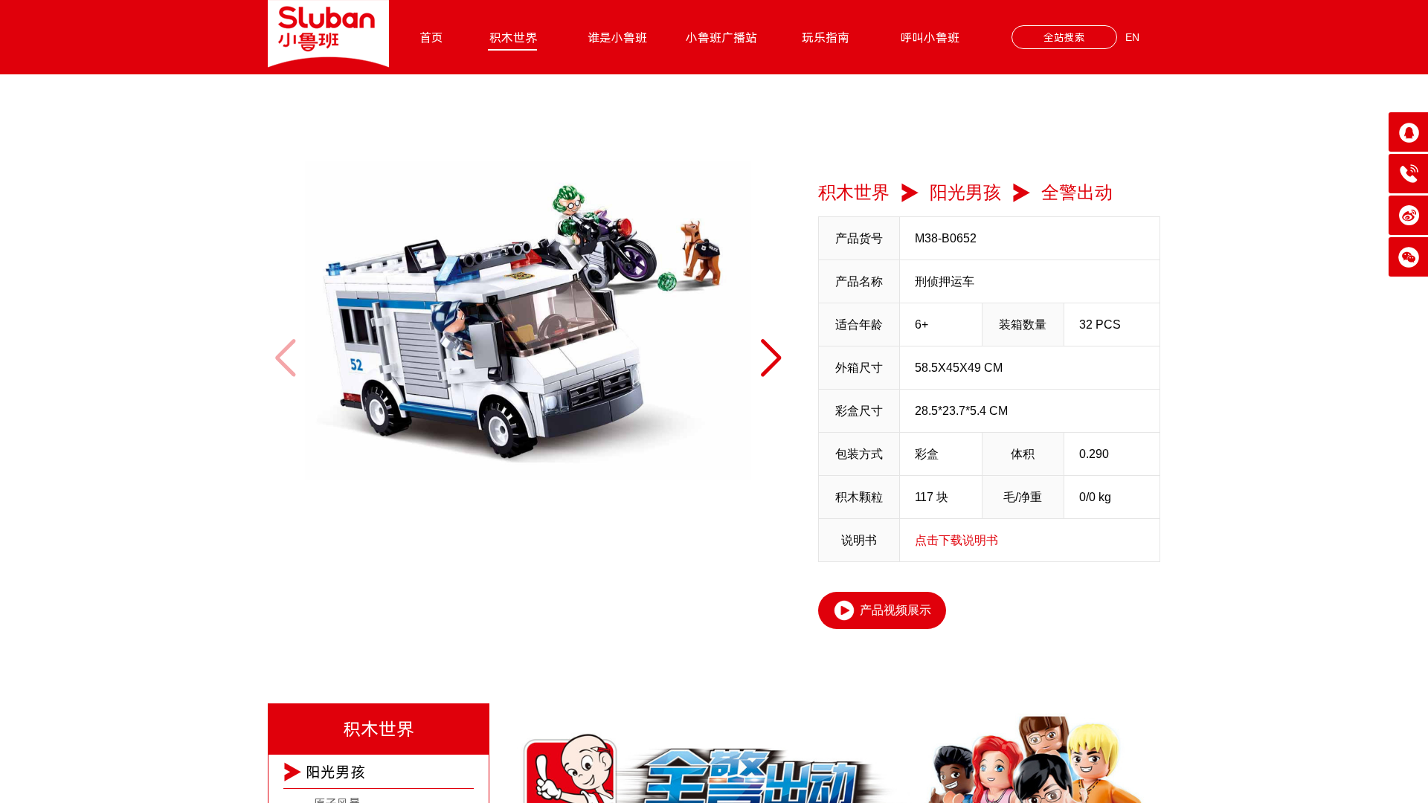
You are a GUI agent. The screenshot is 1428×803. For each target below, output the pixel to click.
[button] (771, 357)
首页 (431, 37)
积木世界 (513, 37)
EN (1132, 37)
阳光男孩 (965, 192)
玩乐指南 (825, 37)
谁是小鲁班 (617, 37)
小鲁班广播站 (721, 37)
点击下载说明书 (956, 540)
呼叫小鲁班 (929, 37)
